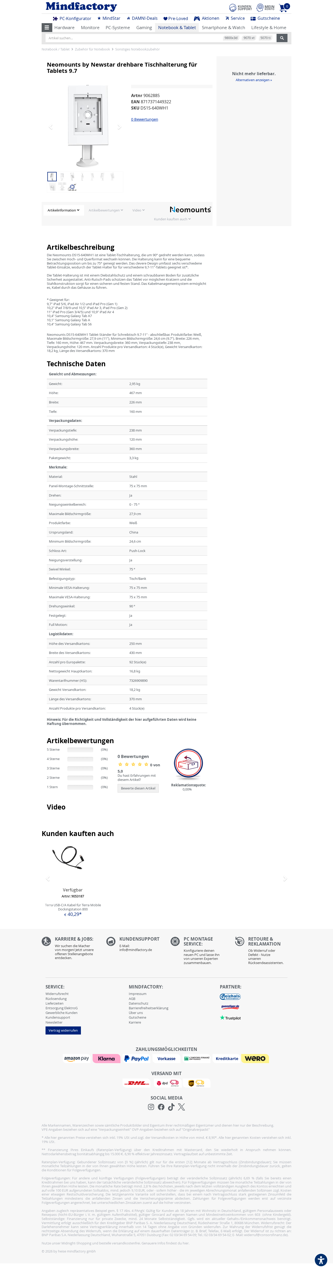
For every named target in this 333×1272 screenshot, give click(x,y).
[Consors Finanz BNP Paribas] (197, 1058)
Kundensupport (58, 1017)
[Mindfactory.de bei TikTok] (171, 1107)
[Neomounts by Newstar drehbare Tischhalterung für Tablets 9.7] (88, 126)
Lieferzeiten (54, 1003)
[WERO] (255, 1058)
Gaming (144, 27)
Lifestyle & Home (268, 27)
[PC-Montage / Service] (198, 952)
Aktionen (210, 18)
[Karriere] (70, 949)
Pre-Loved (178, 18)
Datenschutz (138, 1003)
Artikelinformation (62, 210)
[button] (47, 27)
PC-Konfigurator (75, 18)
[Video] (72, 186)
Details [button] (73, 875)
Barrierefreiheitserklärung (148, 1008)
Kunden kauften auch (170, 219)
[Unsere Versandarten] (166, 1082)
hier (186, 1243)
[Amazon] (77, 1058)
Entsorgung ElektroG (62, 1008)
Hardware (64, 27)
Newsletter (54, 1022)
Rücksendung (56, 998)
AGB (132, 998)
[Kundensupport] (240, 7)
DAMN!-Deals (144, 18)
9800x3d (231, 37)
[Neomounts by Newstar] (191, 209)
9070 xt (249, 37)
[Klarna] (107, 1058)
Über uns (136, 1012)
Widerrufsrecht (57, 993)
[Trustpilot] (230, 1017)
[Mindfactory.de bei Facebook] (161, 1107)
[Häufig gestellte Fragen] (134, 945)
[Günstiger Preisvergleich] (230, 1007)
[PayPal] (137, 1058)
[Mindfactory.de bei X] (181, 1107)
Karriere (135, 1022)
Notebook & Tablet (177, 27)
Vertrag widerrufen (63, 1030)
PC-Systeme (118, 27)
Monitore (90, 27)
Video (136, 210)
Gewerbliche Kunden (62, 1012)
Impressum (137, 993)
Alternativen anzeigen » (254, 80)
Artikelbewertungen (104, 210)
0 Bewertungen (144, 119)
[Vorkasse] (167, 1058)
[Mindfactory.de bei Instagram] (151, 1107)
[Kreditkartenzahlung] (226, 1058)
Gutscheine (268, 18)
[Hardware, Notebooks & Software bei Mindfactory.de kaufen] (102, 7)
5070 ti (265, 37)
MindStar (110, 18)
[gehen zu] (47, 730)
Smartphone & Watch (223, 27)
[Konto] (265, 8)
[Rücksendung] (263, 952)
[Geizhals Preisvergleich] (230, 996)
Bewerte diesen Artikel (138, 788)
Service (237, 18)
